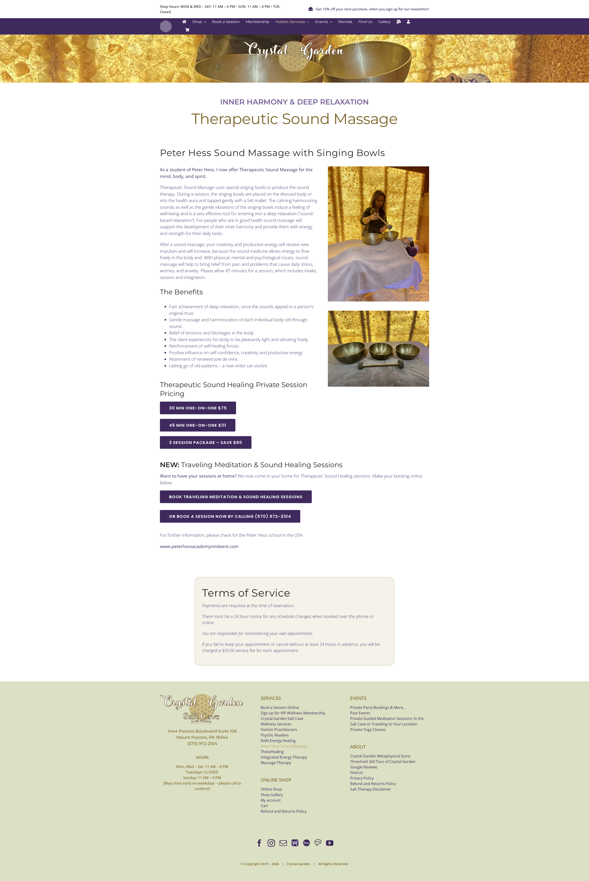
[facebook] (259, 843)
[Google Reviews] (318, 843)
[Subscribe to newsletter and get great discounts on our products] (399, 22)
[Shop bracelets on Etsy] (306, 843)
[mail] (283, 843)
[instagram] (271, 843)
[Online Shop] (295, 843)
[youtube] (329, 843)
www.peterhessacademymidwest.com (199, 546)
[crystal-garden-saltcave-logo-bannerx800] (202, 695)
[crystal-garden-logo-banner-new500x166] (294, 41)
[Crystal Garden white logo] (166, 23)
